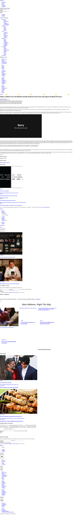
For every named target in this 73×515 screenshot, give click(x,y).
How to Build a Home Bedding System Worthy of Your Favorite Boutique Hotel (11, 205)
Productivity (6, 44)
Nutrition (5, 43)
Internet (5, 30)
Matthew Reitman (4, 99)
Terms (3, 506)
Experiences (4, 2)
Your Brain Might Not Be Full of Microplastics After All (7, 200)
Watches (5, 36)
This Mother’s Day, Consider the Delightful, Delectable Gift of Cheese (11, 421)
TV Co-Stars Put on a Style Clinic (5, 382)
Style (3, 3)
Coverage (3, 461)
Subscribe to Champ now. (46, 207)
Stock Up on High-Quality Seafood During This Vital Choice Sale (11, 416)
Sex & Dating (4, 63)
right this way (38, 299)
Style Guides (6, 35)
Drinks (5, 20)
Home (5, 49)
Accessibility (4, 510)
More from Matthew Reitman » (5, 162)
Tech (5, 52)
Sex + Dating (4, 320)
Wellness (3, 4)
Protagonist (4, 464)
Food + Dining (6, 21)
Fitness (5, 40)
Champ (3, 463)
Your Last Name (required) (13, 427)
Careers (3, 509)
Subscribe (5, 8)
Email (10, 289)
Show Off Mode (6, 24)
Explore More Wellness (44, 349)
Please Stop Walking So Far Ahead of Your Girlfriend (9, 387)
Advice (5, 39)
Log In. (1, 227)
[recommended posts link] (9, 317)
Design (5, 28)
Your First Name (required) (13, 426)
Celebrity (5, 32)
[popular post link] (11, 254)
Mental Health (6, 42)
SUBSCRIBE (4, 213)
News (3, 72)
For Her (5, 51)
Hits (2, 459)
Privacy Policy (16, 292)
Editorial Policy (4, 504)
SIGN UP (1, 441)
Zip (9, 290)
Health (5, 41)
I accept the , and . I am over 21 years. (13, 292)
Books (5, 27)
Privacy (3, 508)
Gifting (5, 54)
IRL (2, 462)
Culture (3, 25)
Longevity (3, 80)
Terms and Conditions (8, 292)
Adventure (5, 23)
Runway (5, 34)
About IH (3, 503)
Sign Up (1, 291)
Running (5, 45)
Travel (5, 22)
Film (4, 26)
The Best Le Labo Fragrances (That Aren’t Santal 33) (7, 257)
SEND (1, 431)
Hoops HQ (3, 6)
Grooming (5, 37)
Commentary (4, 71)
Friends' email (2, 430)
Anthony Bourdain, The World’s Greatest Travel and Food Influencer (9, 283)
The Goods (4, 5)
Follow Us (1, 8)
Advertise (3, 505)
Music (5, 29)
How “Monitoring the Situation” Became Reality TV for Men (8, 195)
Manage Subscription (5, 511)
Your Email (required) (12, 425)
